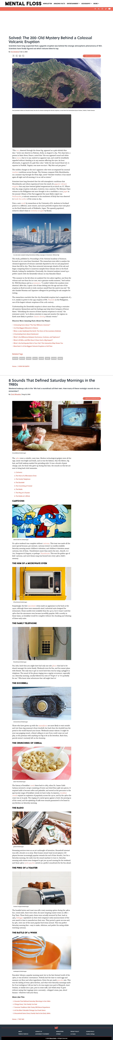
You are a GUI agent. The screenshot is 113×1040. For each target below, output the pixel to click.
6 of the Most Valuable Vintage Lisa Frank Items (29, 1010)
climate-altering (39, 316)
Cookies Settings (90, 1034)
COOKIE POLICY (90, 1031)
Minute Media (52, 1038)
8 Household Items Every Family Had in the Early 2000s (31, 1013)
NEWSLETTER (47, 3)
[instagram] (102, 8)
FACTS (47, 358)
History (35, 358)
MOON (60, 358)
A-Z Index (73, 1034)
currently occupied (37, 210)
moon (19, 158)
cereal (32, 785)
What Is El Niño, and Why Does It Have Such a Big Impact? (33, 340)
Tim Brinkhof (15, 52)
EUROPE (41, 358)
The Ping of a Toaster (23, 493)
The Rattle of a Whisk (23, 496)
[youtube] (109, 8)
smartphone (43, 725)
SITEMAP (58, 1034)
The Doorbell (20, 482)
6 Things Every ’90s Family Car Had (25, 1004)
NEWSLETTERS (59, 1031)
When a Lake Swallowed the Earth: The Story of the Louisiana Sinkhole (37, 331)
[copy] (23, 56)
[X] (98, 8)
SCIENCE (28, 358)
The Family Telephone (23, 479)
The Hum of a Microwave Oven (26, 476)
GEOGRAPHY (85, 3)
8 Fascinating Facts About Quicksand (25, 334)
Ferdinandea (16, 196)
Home (14, 366)
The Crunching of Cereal (24, 486)
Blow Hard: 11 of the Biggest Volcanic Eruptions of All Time (32, 346)
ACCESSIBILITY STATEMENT (42, 1034)
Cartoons (19, 472)
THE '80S (21, 1019)
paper (65, 191)
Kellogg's (19, 918)
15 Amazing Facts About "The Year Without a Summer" (31, 325)
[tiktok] (105, 8)
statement (36, 283)
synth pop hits (29, 863)
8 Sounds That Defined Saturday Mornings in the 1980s (31, 1001)
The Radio (19, 489)
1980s (18, 458)
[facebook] (95, 8)
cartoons (46, 543)
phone (54, 665)
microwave (32, 606)
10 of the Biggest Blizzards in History (25, 328)
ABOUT (20, 1031)
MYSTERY (22, 358)
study (23, 203)
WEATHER (15, 358)
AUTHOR (54, 358)
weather (15, 172)
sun (17, 150)
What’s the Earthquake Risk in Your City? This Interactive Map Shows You (38, 343)
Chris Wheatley (16, 394)
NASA (84, 110)
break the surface (20, 199)
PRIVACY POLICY (75, 1031)
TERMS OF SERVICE (23, 1034)
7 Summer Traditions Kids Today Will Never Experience (31, 1007)
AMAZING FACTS (59, 3)
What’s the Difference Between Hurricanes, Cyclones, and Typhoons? (36, 337)
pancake (60, 980)
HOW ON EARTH (23, 366)
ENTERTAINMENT (72, 3)
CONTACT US (38, 1031)
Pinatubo (51, 300)
